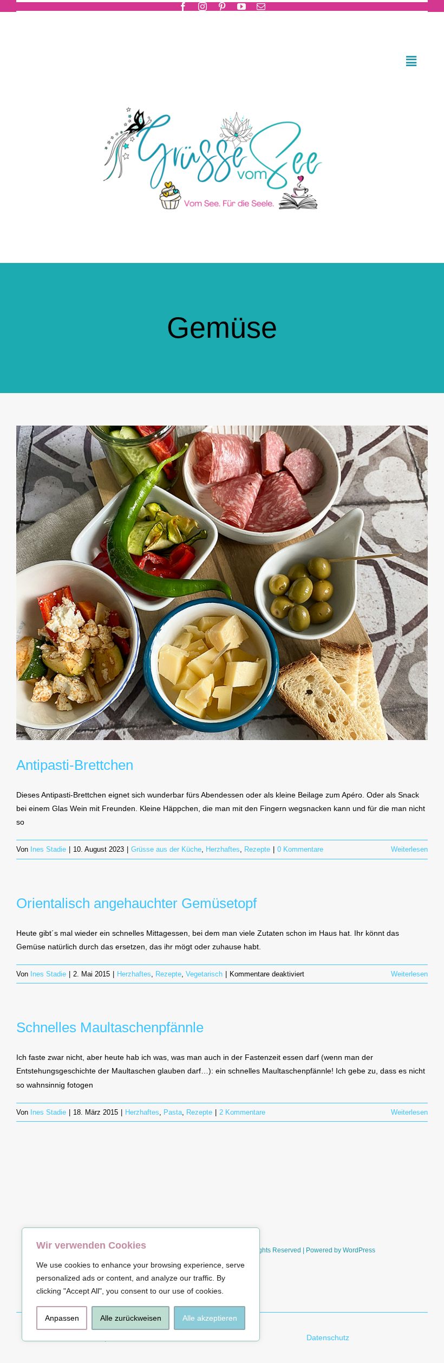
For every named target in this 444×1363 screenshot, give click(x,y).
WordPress (359, 1250)
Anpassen (62, 1318)
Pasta (173, 1112)
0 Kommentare (300, 849)
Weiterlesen (409, 849)
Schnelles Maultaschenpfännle (110, 1027)
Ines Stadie (48, 849)
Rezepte (257, 849)
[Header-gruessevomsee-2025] (222, 92)
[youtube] (241, 6)
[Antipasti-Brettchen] (222, 583)
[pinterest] (222, 6)
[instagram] (202, 6)
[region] (141, 1284)
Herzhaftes (223, 849)
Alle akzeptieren (209, 1318)
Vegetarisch (204, 974)
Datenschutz (328, 1337)
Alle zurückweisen (130, 1318)
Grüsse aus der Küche (166, 849)
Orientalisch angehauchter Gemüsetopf (136, 903)
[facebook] (183, 6)
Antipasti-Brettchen (74, 765)
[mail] (261, 6)
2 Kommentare (242, 1112)
